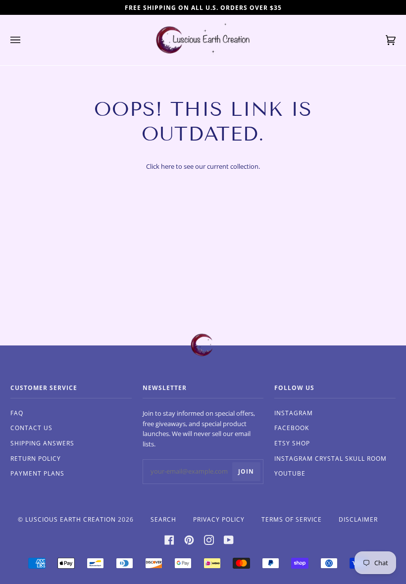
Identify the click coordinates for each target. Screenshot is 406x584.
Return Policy (35, 458)
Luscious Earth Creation (70, 519)
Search (163, 519)
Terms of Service (291, 519)
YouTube (289, 473)
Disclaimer (358, 519)
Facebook (291, 428)
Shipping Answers (42, 443)
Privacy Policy (219, 519)
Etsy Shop (292, 443)
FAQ (16, 413)
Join (246, 471)
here (167, 166)
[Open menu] (25, 40)
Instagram (293, 413)
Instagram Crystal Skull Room (330, 458)
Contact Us (31, 428)
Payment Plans (37, 473)
